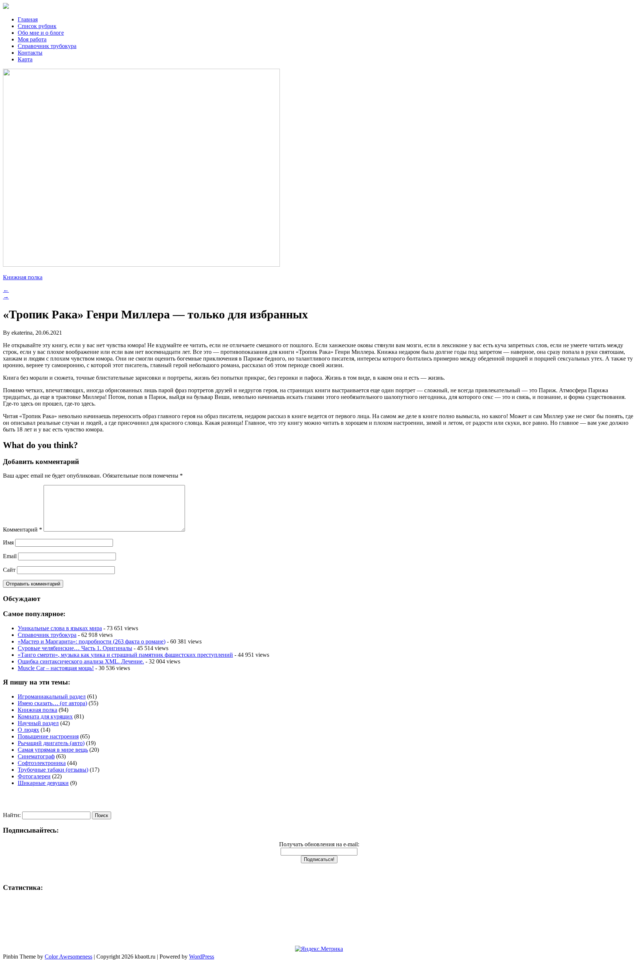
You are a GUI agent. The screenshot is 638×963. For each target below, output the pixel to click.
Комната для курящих (45, 716)
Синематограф (36, 756)
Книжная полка (22, 277)
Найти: (12, 815)
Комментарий (22, 529)
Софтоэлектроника (42, 763)
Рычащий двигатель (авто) (51, 743)
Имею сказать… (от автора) (52, 703)
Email (10, 556)
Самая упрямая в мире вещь (53, 750)
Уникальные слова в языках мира (60, 628)
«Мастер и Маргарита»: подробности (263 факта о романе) (91, 641)
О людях (28, 730)
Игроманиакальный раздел (52, 696)
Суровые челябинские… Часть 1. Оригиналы (75, 648)
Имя (8, 542)
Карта (25, 59)
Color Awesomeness (68, 956)
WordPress (201, 956)
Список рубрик (37, 26)
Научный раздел (38, 723)
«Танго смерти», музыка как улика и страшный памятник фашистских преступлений (125, 655)
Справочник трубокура (47, 46)
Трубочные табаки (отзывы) (53, 769)
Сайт (9, 570)
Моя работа (32, 39)
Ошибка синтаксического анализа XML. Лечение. (81, 661)
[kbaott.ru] (319, 6)
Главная (28, 19)
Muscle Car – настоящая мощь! (56, 668)
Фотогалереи (34, 776)
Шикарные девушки (43, 783)
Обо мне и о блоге (41, 33)
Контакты (30, 52)
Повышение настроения (48, 736)
